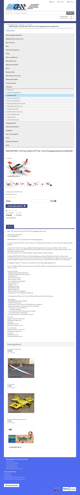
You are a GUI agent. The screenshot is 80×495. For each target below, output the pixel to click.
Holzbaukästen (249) (12, 109)
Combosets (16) (11, 95)
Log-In (52, 2)
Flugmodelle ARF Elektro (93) (15, 106)
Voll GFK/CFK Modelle (13, 120)
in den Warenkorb (16, 206)
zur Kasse (61, 2)
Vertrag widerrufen (11, 485)
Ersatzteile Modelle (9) (13, 98)
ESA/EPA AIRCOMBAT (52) (14, 93)
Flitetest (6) (10, 90)
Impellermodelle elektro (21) (15, 112)
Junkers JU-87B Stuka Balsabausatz (16, 419)
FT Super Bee (11, 384)
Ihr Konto (71, 2)
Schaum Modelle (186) (13, 114)
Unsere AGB (7, 474)
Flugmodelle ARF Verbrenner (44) (16, 103)
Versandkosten (12, 217)
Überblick (10, 226)
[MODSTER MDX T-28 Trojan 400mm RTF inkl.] (40, 167)
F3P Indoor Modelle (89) (13, 101)
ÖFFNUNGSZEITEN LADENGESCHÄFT (14, 479)
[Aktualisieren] (55, 201)
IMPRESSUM (7, 475)
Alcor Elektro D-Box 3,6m (14, 349)
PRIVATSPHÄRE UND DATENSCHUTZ (14, 477)
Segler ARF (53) (11, 117)
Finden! (70, 13)
